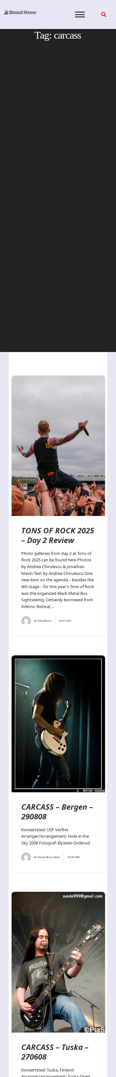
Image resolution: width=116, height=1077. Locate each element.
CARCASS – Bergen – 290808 (57, 811)
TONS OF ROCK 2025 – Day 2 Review (57, 535)
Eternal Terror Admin (49, 857)
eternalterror (45, 620)
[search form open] (103, 14)
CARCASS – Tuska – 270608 (55, 1052)
